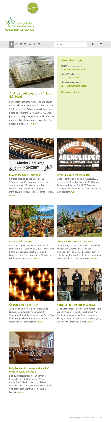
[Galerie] (16, 44)
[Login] (39, 44)
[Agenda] (20, 44)
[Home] (11, 44)
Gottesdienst (73, 77)
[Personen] (34, 44)
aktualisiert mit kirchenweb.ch (90, 418)
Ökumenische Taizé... (77, 86)
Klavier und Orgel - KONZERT (25, 174)
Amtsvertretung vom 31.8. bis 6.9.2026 (31, 95)
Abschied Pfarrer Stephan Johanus (76, 304)
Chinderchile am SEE (20, 241)
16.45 (63, 69)
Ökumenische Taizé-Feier (23, 304)
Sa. (62, 86)
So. (62, 77)
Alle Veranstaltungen (71, 92)
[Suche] (30, 44)
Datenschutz (73, 418)
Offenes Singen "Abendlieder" (73, 174)
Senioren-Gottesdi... (76, 69)
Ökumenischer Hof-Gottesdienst (75, 241)
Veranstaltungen (72, 60)
